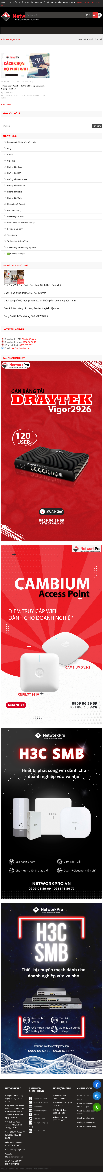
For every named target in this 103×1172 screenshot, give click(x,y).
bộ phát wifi (8, 95)
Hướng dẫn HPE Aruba (17, 179)
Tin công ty (12, 235)
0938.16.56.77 (29, 342)
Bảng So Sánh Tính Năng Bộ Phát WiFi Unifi (26, 316)
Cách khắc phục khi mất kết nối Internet (25, 292)
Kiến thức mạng (14, 210)
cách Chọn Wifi (20, 95)
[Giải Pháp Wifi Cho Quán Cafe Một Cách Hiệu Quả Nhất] (51, 277)
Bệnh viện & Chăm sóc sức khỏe (21, 142)
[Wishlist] (87, 15)
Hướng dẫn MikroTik (16, 185)
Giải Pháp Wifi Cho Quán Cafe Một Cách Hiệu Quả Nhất (33, 285)
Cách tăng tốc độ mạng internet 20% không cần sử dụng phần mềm (40, 300)
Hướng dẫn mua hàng (86, 1122)
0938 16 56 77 (15, 1145)
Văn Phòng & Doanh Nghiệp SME (21, 247)
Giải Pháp (11, 161)
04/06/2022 (9, 81)
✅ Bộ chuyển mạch (16, 253)
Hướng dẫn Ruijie (14, 192)
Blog (31, 81)
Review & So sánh (15, 229)
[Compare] (94, 15)
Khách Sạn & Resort (16, 204)
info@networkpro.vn (20, 348)
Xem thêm (7, 104)
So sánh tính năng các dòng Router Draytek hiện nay (31, 308)
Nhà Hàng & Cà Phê (16, 216)
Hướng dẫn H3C (14, 173)
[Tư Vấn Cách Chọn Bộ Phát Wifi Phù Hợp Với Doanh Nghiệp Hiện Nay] (25, 65)
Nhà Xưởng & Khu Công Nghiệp (21, 223)
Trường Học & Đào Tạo (17, 241)
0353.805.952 (26, 345)
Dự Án (10, 154)
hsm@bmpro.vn (18, 1149)
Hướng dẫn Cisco (15, 167)
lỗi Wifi (29, 95)
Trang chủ (82, 39)
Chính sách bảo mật (85, 1118)
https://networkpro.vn (14, 1157)
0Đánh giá (8, 93)
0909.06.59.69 (29, 339)
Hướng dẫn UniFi (14, 198)
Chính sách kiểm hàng (86, 1127)
